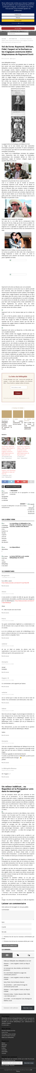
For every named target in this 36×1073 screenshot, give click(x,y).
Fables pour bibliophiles (8, 1037)
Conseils (4, 1053)
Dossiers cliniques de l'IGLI (8, 1030)
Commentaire (5, 909)
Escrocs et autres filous (13, 486)
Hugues (14, 58)
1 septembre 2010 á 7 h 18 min (8, 577)
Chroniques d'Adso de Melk (9, 1034)
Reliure (3, 1043)
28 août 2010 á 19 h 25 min (8, 694)
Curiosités (4, 1050)
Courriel (4, 927)
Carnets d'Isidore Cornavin (8, 1035)
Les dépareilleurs (15, 547)
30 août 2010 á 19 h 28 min (8, 620)
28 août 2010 (6, 58)
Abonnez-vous (27, 1008)
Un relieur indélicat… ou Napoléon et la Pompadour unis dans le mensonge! (17, 789)
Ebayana (4, 1046)
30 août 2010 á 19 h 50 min (8, 593)
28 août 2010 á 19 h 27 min (8, 680)
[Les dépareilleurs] (5, 549)
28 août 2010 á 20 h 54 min (8, 664)
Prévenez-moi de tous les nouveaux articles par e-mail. (18, 941)
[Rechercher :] (18, 33)
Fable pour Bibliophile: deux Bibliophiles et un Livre (17, 961)
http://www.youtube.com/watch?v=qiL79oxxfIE (15, 583)
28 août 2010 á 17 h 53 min (8, 710)
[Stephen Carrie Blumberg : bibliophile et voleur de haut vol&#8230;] (8, 465)
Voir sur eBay (18, 28)
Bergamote (5, 575)
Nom (3, 922)
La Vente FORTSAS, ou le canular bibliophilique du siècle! (19, 557)
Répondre (6, 586)
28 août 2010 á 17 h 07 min (8, 743)
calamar (4, 644)
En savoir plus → (6, 1025)
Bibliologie (4, 1044)
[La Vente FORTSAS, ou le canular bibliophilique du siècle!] (5, 561)
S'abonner (18, 393)
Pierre (4, 619)
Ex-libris (4, 1048)
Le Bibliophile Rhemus (9, 768)
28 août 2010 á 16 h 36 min (8, 770)
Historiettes (5, 1051)
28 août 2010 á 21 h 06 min (8, 645)
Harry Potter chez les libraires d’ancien (14, 982)
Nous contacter (5, 1065)
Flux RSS (12, 1065)
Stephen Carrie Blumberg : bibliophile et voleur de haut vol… (8, 472)
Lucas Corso (5, 1032)
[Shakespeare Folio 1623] (18, 101)
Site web (4, 932)
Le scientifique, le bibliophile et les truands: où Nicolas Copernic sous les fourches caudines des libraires (21, 525)
